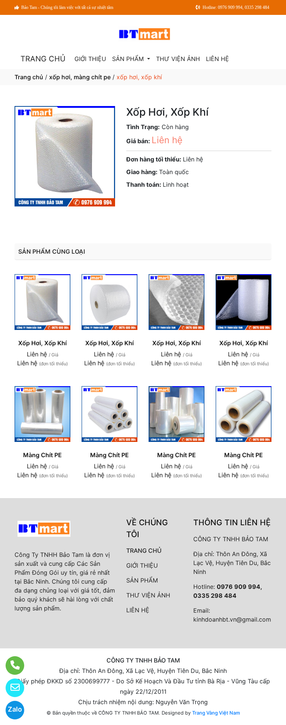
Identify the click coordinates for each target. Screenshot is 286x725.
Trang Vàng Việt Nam (216, 713)
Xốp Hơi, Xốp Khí (42, 343)
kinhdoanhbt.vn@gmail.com (232, 619)
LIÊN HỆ (217, 58)
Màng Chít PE (42, 455)
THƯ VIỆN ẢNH (178, 58)
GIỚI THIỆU (90, 58)
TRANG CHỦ (43, 58)
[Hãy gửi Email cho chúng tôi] (10, 688)
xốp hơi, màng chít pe (80, 77)
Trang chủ (29, 77)
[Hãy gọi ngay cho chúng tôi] (10, 665)
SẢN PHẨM (129, 58)
